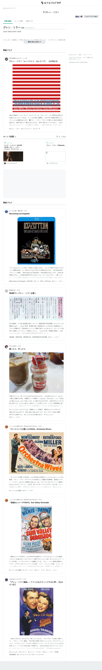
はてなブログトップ (74, 59)
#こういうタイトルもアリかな (18, 409)
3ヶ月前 (25, 58)
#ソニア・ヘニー (28, 570)
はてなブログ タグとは (75, 57)
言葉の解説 (7, 21)
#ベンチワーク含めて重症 (52, 412)
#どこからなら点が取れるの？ (33, 414)
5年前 (40, 426)
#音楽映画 (12, 654)
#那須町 (11, 337)
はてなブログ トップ (10, 8)
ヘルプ (84, 57)
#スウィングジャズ (38, 654)
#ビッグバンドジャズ (23, 654)
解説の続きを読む (33, 42)
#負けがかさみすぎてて (16, 412)
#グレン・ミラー (14, 129)
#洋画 (56, 652)
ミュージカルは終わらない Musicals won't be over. (23, 426)
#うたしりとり (48, 414)
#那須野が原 (27, 337)
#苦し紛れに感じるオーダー (34, 412)
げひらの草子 (12, 346)
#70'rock (48, 281)
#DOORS (30, 281)
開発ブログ (90, 57)
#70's (42, 281)
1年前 (25, 210)
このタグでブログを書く (91, 16)
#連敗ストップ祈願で (36, 409)
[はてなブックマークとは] (15, 136)
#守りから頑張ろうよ (16, 414)
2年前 (19, 346)
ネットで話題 (19, 21)
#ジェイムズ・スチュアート (18, 652)
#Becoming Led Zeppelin (17, 281)
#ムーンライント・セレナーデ (30, 129)
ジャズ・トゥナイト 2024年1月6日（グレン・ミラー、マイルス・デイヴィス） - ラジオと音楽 (13, 147)
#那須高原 (19, 337)
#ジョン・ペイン (51, 570)
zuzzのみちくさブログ (15, 579)
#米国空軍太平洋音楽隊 (39, 337)
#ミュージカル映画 (15, 490)
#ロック (36, 281)
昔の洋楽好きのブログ (15, 58)
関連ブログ (29, 21)
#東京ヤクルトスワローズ (52, 409)
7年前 (24, 579)
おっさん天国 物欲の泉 (15, 210)
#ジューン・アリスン (35, 652)
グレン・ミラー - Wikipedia (56, 145)
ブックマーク (8, 143)
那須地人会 (12, 290)
